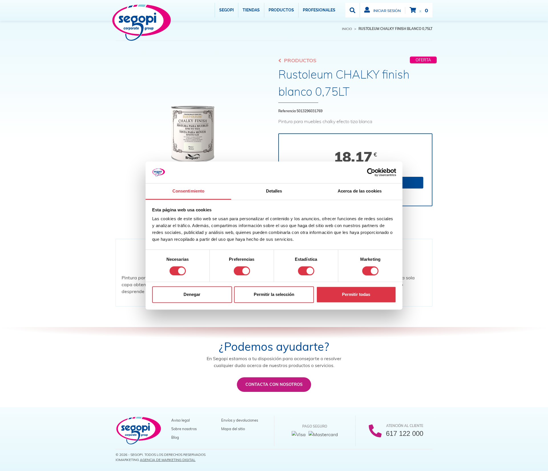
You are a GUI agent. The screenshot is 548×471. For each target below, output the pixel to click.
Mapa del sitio (233, 428)
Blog (175, 437)
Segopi (226, 10)
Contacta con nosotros (274, 384)
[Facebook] (404, 456)
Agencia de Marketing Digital (168, 460)
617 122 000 (404, 433)
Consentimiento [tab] (188, 191)
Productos (281, 10)
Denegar (192, 294)
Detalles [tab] (274, 191)
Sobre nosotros (184, 428)
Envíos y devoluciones (239, 420)
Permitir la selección (274, 294)
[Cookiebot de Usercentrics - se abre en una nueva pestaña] (371, 172)
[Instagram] (427, 456)
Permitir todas (356, 294)
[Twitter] (416, 456)
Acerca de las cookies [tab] (360, 191)
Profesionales (319, 10)
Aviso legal (180, 420)
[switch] (242, 270)
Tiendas (251, 10)
